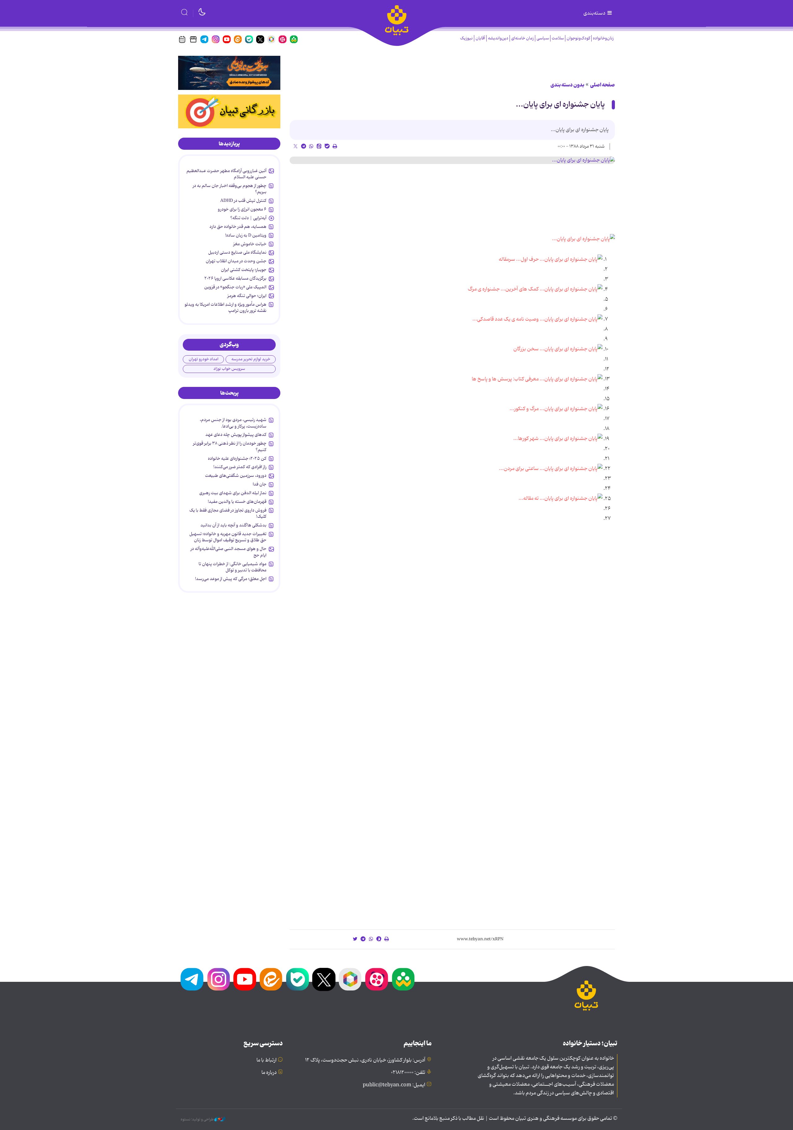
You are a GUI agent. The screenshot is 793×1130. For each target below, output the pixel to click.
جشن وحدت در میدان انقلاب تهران (236, 261)
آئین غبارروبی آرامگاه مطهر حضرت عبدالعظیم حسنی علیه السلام (226, 173)
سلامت (558, 38)
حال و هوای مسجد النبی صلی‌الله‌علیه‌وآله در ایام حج (228, 551)
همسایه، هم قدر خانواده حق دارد (237, 226)
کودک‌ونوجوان (578, 38)
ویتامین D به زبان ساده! (245, 235)
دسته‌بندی (594, 13)
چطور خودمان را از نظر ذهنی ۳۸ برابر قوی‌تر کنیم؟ (229, 446)
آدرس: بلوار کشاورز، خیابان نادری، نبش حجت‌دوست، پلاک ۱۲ (365, 1060)
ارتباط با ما (266, 1060)
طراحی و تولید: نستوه (197, 1119)
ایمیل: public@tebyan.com (394, 1085)
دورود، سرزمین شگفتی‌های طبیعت (235, 475)
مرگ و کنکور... (524, 409)
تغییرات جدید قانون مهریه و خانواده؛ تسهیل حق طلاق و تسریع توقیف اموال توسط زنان (227, 536)
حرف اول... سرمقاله (519, 259)
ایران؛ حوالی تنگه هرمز (246, 295)
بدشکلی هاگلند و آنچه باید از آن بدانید (233, 525)
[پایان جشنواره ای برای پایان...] (452, 160)
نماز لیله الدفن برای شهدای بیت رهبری (232, 493)
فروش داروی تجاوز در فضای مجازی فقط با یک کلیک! (227, 513)
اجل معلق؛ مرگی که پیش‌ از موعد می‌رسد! (230, 578)
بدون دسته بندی (567, 85)
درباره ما (269, 1073)
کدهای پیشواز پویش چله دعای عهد (235, 434)
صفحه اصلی (602, 85)
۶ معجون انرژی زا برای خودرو (242, 209)
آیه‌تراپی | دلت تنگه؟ (248, 218)
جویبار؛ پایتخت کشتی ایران (243, 269)
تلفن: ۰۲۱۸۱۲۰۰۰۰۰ (408, 1073)
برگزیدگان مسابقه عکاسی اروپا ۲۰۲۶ (235, 278)
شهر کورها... (526, 439)
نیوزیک (466, 38)
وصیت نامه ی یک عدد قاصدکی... (505, 319)
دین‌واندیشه (498, 38)
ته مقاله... (529, 499)
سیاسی (543, 38)
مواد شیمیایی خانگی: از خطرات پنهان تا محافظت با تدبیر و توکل (232, 567)
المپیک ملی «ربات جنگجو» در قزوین (235, 287)
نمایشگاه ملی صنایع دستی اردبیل (237, 252)
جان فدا (259, 484)
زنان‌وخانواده (603, 38)
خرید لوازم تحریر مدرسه (250, 359)
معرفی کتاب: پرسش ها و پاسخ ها (505, 379)
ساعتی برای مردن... (519, 469)
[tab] (229, 144)
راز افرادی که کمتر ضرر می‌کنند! (239, 466)
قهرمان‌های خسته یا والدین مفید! (237, 501)
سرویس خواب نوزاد (229, 369)
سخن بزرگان (526, 349)
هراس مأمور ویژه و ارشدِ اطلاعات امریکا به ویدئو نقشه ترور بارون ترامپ (225, 307)
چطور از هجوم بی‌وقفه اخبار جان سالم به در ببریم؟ (229, 188)
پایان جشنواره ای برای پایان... (560, 105)
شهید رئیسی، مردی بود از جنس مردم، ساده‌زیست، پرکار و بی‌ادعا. (233, 422)
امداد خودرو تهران (203, 359)
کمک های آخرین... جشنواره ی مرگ (503, 290)
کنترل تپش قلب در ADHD (243, 200)
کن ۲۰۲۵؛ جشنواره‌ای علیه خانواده (237, 458)
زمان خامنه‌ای (522, 38)
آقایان (480, 38)
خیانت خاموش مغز (249, 244)
